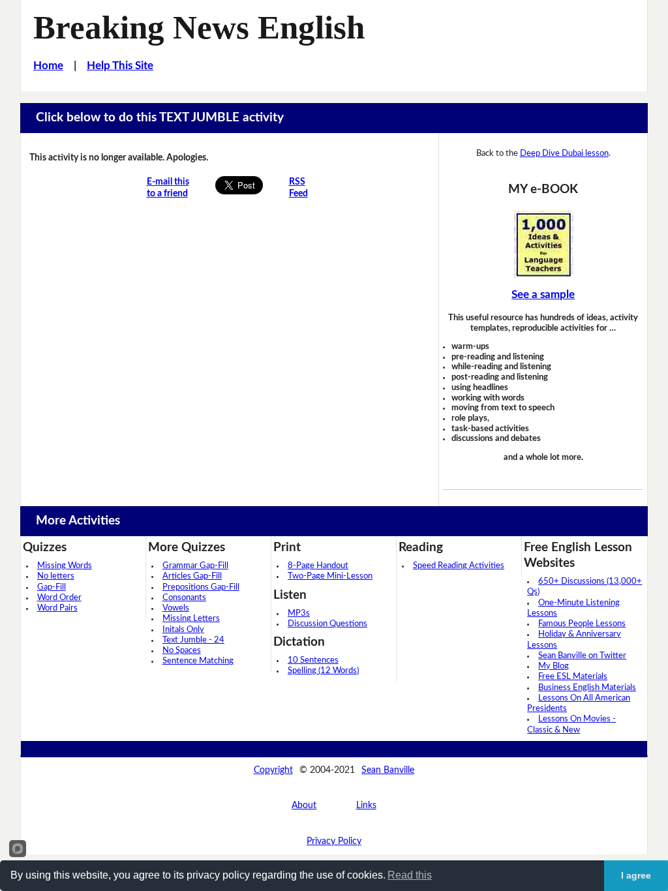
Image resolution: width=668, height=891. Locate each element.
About (304, 805)
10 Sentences (313, 660)
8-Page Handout (318, 566)
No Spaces (181, 650)
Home (48, 66)
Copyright (273, 770)
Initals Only (183, 630)
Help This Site (120, 66)
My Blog (553, 666)
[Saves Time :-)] (543, 244)
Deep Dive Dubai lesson (564, 153)
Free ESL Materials (572, 676)
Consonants (184, 598)
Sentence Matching (198, 661)
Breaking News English (199, 27)
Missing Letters (191, 618)
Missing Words (64, 566)
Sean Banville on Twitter (582, 656)
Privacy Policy (334, 841)
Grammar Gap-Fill (195, 566)
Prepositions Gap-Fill (200, 587)
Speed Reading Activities (458, 566)
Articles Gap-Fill (192, 576)
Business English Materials (587, 688)
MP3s (299, 613)
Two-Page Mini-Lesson (330, 576)
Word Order (59, 598)
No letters (55, 576)
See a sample (543, 295)
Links (366, 805)
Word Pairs (57, 608)
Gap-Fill (51, 587)
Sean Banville (387, 770)
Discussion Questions (327, 624)
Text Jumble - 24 (193, 640)
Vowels (175, 608)
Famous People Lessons (582, 624)
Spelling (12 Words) (323, 671)
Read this (409, 875)
